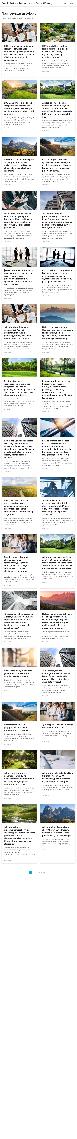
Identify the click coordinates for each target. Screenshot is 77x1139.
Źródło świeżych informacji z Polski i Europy (27, 3)
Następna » (43, 873)
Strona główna (69, 3)
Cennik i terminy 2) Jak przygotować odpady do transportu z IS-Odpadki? (16, 728)
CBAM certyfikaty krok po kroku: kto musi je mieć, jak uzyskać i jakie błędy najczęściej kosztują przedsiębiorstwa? (55, 51)
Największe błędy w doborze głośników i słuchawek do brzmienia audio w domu (18, 674)
